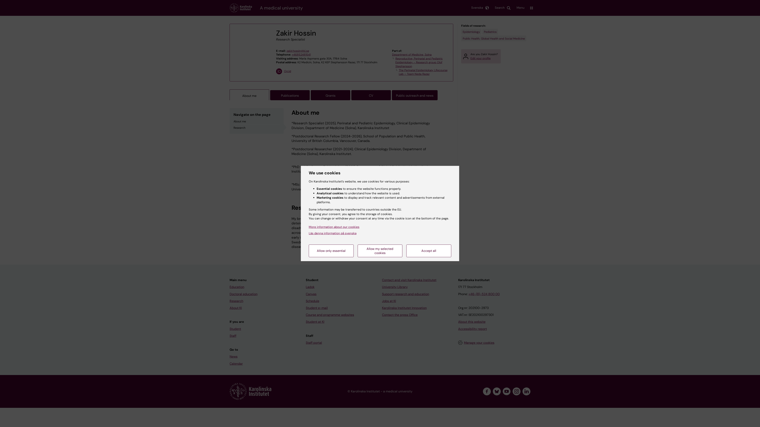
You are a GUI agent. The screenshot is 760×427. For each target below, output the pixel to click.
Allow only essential (331, 251)
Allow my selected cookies (380, 251)
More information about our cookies (334, 227)
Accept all (428, 251)
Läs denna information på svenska (332, 233)
